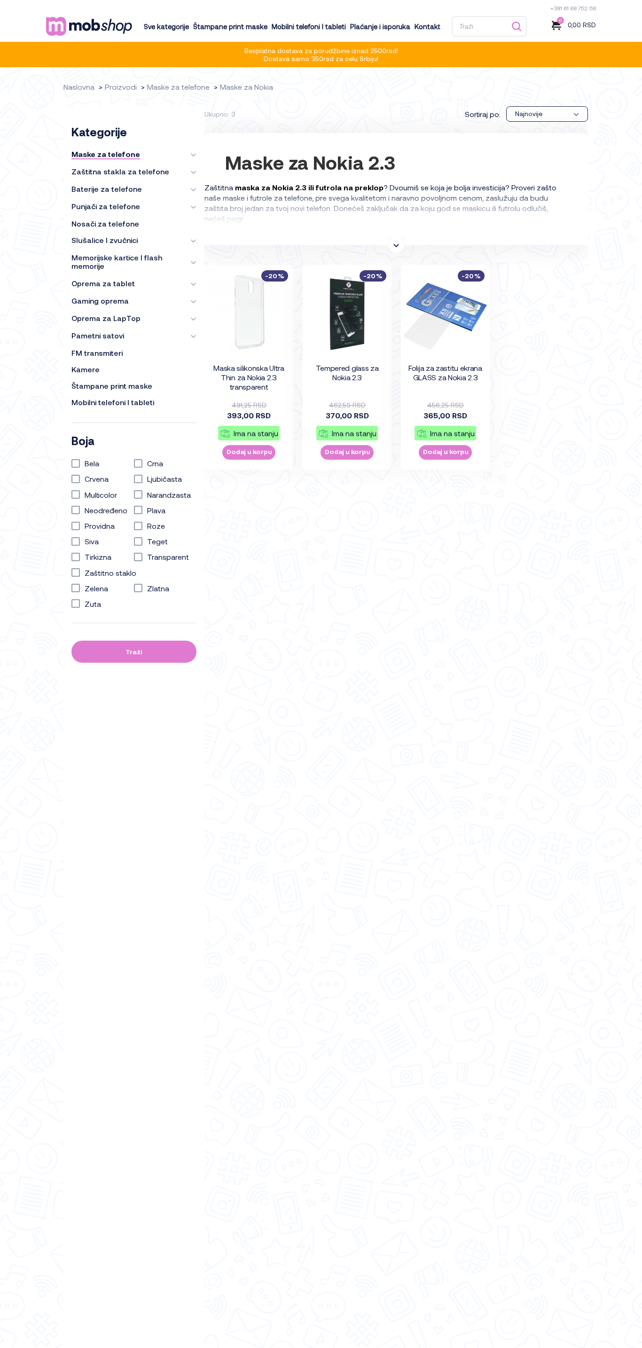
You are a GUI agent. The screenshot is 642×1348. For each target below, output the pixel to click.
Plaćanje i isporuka (380, 26)
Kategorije (99, 132)
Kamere (85, 369)
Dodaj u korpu (249, 451)
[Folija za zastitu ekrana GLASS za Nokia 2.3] (445, 312)
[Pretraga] (516, 26)
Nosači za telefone (105, 223)
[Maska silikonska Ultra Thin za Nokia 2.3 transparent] (249, 312)
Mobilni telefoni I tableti (309, 26)
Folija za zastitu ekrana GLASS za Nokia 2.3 (445, 372)
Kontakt (427, 26)
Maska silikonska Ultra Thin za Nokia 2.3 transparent (248, 377)
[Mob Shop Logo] (89, 26)
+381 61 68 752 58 (573, 8)
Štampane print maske (230, 26)
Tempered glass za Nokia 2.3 (347, 372)
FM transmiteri (97, 353)
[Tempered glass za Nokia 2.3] (347, 312)
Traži (133, 652)
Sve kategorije (166, 26)
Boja (82, 441)
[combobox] (547, 114)
